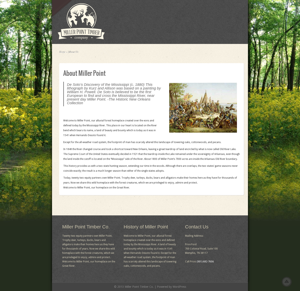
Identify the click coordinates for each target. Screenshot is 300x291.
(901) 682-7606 (205, 261)
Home (62, 52)
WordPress (179, 286)
